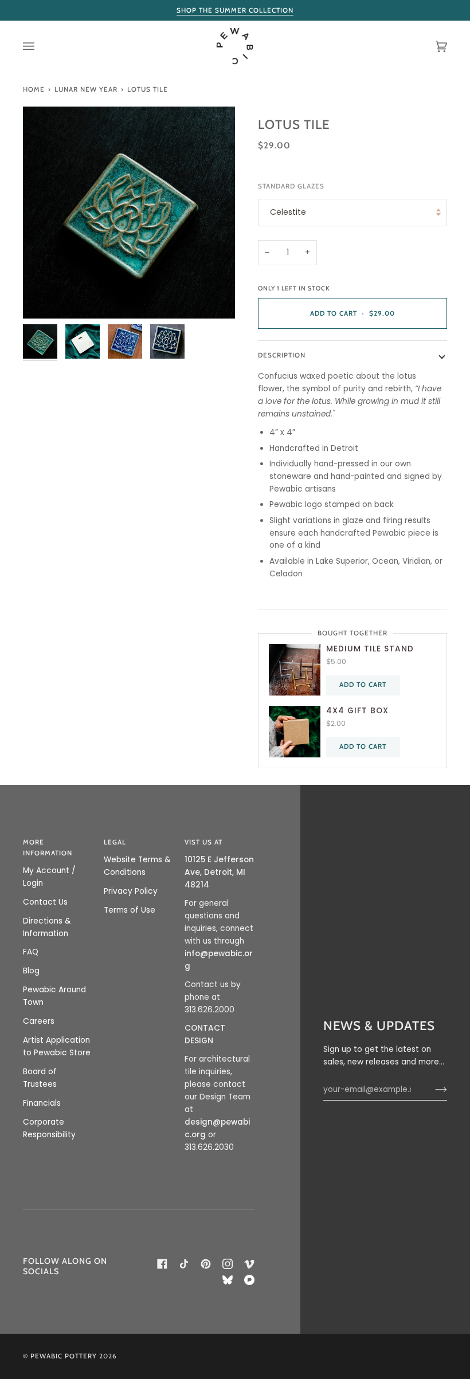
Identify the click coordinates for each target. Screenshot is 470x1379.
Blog (31, 970)
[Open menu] (40, 46)
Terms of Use (129, 910)
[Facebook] (162, 1264)
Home (34, 89)
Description (282, 355)
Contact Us (45, 902)
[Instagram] (227, 1264)
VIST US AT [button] (203, 842)
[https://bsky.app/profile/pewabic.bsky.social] (227, 1280)
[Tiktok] (184, 1264)
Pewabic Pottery (63, 1356)
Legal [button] (115, 842)
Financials (42, 1103)
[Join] (432, 1090)
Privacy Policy (131, 891)
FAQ (30, 951)
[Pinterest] (206, 1264)
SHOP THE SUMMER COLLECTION (235, 10)
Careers (38, 1021)
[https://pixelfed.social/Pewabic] (249, 1280)
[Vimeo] (249, 1264)
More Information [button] (47, 847)
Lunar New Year (85, 89)
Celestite (288, 212)
